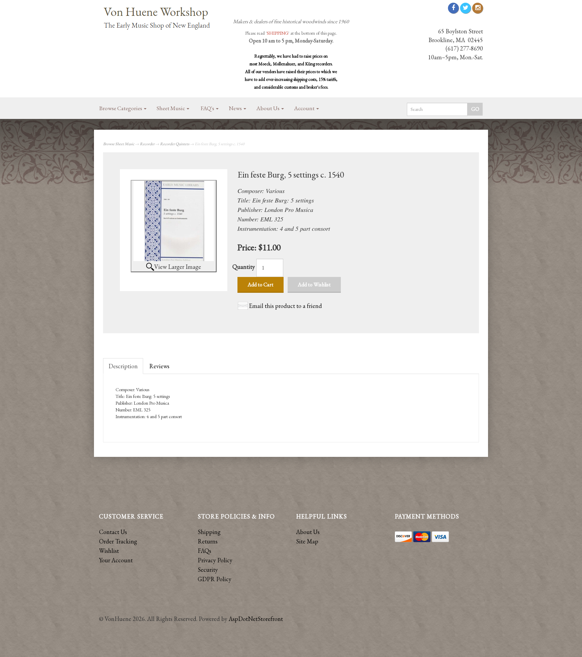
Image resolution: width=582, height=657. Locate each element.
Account (305, 108)
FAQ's (208, 108)
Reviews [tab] (159, 366)
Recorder (147, 144)
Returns (208, 541)
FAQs (204, 551)
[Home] (159, 19)
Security (208, 569)
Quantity (243, 267)
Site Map (307, 541)
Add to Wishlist (314, 284)
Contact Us (113, 532)
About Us (268, 108)
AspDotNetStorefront (256, 619)
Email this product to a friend (285, 306)
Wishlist (109, 551)
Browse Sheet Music (118, 144)
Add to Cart (260, 284)
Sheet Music (171, 108)
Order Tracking (118, 541)
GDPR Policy (214, 579)
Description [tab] (123, 366)
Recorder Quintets (174, 144)
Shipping (209, 532)
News (236, 108)
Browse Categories (121, 108)
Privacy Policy (215, 560)
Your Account (116, 560)
